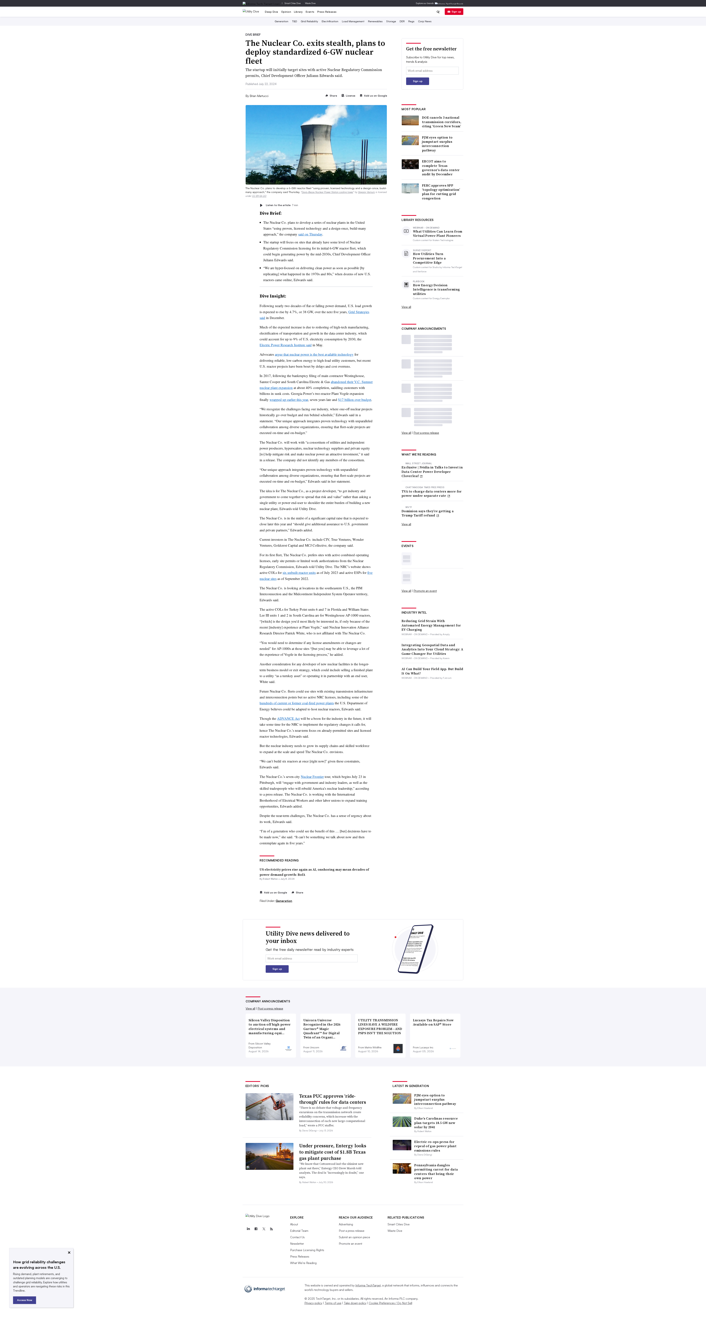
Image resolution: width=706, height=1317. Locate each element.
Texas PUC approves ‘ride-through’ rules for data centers (332, 1099)
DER (402, 21)
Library (298, 11)
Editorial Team (299, 1231)
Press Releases (327, 11)
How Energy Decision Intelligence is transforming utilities (436, 289)
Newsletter (297, 1243)
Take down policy (355, 1303)
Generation (281, 21)
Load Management (353, 21)
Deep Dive (271, 11)
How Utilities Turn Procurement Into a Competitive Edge (429, 258)
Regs (411, 21)
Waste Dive (310, 3)
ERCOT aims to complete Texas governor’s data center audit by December (441, 167)
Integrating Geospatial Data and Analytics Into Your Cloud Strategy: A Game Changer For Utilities (432, 649)
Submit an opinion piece (354, 1237)
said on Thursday (310, 234)
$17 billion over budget (354, 399)
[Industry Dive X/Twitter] (264, 1229)
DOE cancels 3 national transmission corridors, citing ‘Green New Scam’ (441, 121)
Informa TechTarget (368, 1285)
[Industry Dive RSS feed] (271, 1229)
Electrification (330, 21)
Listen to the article (282, 205)
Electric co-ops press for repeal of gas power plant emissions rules (435, 1146)
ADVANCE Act (288, 718)
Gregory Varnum (366, 192)
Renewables (375, 21)
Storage (391, 21)
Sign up (456, 11)
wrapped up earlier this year (289, 399)
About (294, 1224)
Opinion (286, 11)
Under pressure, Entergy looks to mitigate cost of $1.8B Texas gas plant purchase (332, 1152)
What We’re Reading (303, 1263)
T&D (294, 21)
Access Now (24, 1300)
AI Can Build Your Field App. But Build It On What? (432, 671)
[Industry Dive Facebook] (256, 1229)
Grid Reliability (309, 21)
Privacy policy (313, 1303)
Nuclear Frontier (312, 776)
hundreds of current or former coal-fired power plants (297, 703)
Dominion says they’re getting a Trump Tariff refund (428, 513)
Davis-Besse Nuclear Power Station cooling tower (327, 192)
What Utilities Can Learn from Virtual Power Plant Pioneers (437, 233)
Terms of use (333, 1303)
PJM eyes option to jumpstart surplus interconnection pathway (437, 144)
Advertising (346, 1224)
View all (406, 307)
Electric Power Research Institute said (286, 345)
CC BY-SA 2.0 (259, 195)
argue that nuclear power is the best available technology (314, 354)
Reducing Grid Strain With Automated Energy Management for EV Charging (431, 625)
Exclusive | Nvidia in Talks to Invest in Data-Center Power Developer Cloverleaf (432, 471)
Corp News (425, 21)
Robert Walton (270, 878)
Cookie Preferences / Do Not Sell (390, 1303)
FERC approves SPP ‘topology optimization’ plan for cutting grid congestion (441, 192)
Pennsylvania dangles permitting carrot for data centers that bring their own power (436, 1171)
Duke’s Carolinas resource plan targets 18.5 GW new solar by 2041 (436, 1122)
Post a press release (426, 433)
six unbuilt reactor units (299, 572)
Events (310, 11)
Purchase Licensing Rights (307, 1250)
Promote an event (425, 591)
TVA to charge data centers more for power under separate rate (432, 493)
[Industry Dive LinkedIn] (248, 1229)
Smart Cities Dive (293, 3)
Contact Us (297, 1237)
